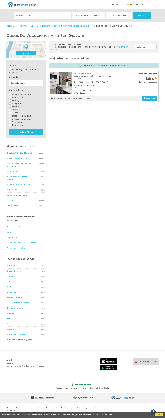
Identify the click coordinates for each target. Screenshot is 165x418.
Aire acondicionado (21, 94)
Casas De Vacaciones (16, 26)
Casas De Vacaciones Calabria (45, 26)
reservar (150, 98)
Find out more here (33, 414)
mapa (26, 53)
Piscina (15, 106)
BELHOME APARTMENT (86, 73)
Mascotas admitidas (22, 116)
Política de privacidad (86, 408)
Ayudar (141, 4)
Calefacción (18, 97)
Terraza (15, 112)
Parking (15, 100)
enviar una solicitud (81, 98)
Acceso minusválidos (22, 119)
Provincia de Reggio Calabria (77, 26)
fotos (59, 98)
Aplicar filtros (26, 132)
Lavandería (17, 125)
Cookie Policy (12, 410)
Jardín (15, 109)
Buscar (141, 15)
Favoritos (119, 4)
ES (131, 4)
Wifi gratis (17, 103)
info (53, 98)
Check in (82, 15)
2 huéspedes (120, 15)
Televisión (17, 122)
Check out (96, 15)
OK (159, 414)
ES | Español (144, 361)
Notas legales (70, 408)
